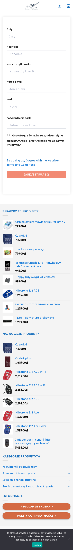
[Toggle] (69, 467)
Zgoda (37, 545)
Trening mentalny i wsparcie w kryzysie (28, 486)
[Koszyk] (68, 6)
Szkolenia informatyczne (19, 473)
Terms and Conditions (21, 164)
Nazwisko (12, 46)
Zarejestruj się (36, 174)
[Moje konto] (59, 6)
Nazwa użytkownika (19, 64)
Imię (9, 29)
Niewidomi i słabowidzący (20, 466)
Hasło (10, 99)
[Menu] (5, 6)
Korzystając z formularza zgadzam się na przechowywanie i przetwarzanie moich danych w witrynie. (35, 140)
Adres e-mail (14, 81)
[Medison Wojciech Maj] (32, 6)
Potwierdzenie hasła (19, 118)
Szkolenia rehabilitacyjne (19, 479)
